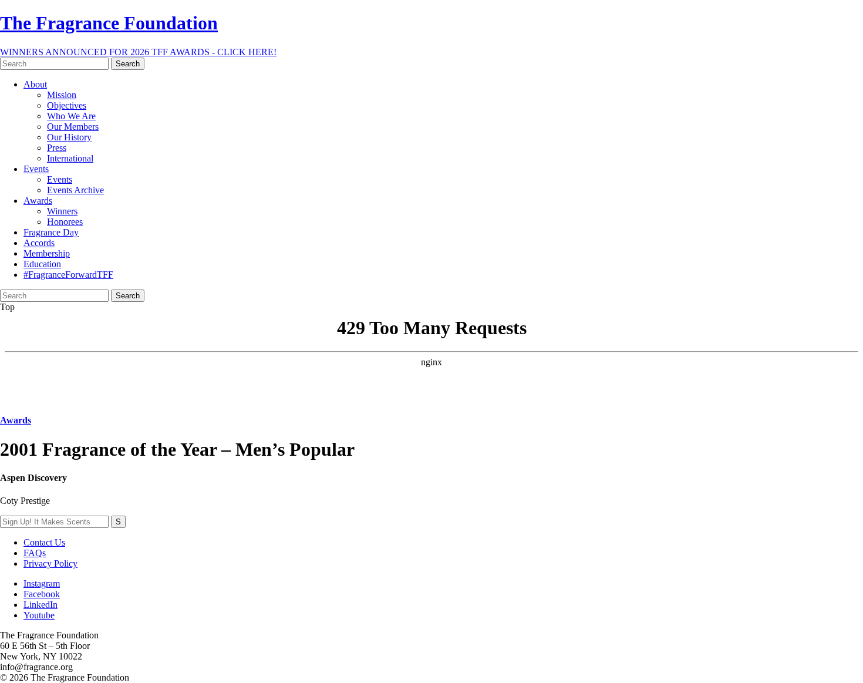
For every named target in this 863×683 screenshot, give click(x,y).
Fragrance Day (51, 232)
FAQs (34, 553)
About (35, 84)
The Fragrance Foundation (109, 22)
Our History (69, 137)
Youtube (39, 615)
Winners (62, 211)
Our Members (73, 127)
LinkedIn (40, 605)
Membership (46, 253)
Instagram (41, 583)
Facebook (41, 594)
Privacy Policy (50, 563)
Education (42, 264)
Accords (39, 243)
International (70, 158)
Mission (61, 95)
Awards (37, 201)
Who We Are (71, 116)
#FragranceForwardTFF (68, 275)
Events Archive (75, 190)
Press (56, 148)
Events (36, 169)
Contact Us (44, 542)
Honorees (65, 222)
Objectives (66, 105)
